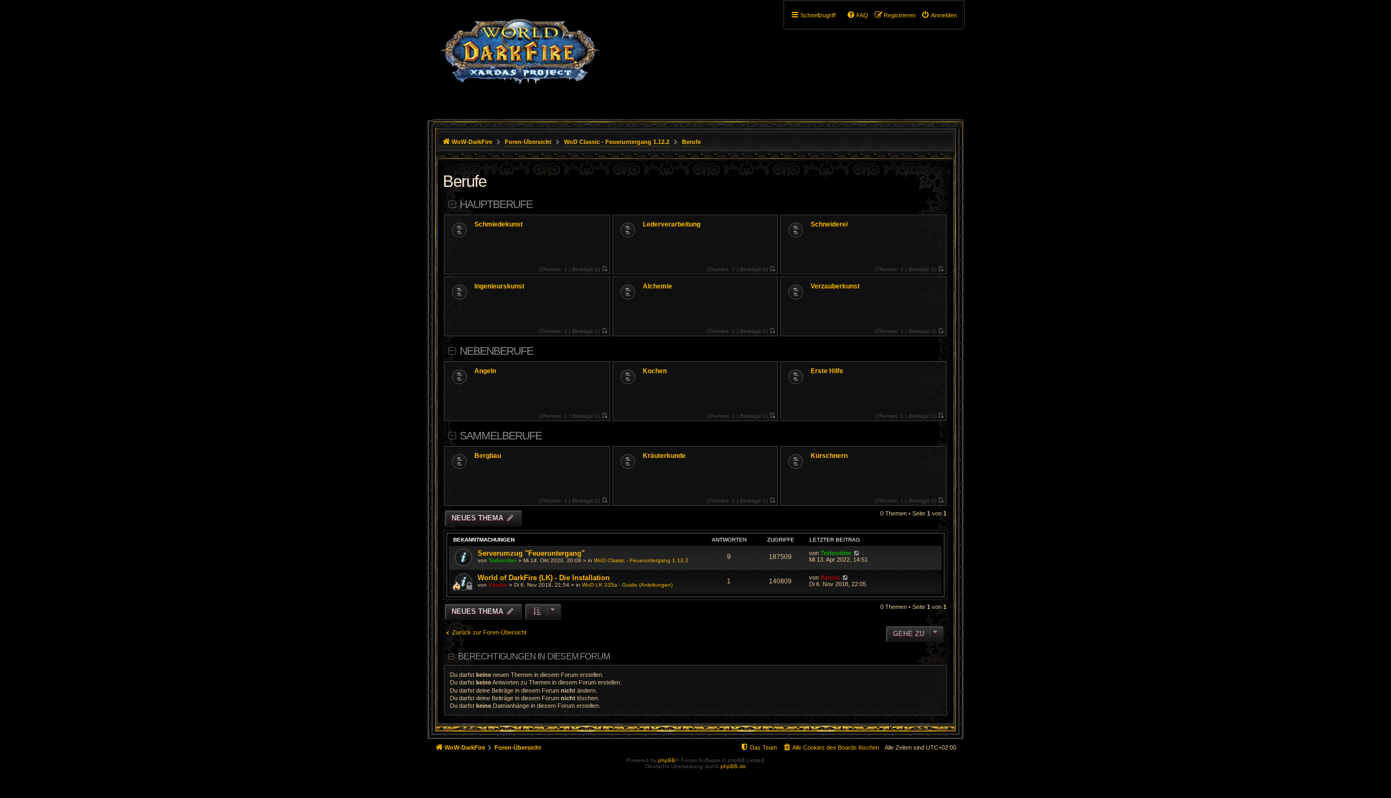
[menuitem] (939, 15)
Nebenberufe (496, 351)
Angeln (485, 371)
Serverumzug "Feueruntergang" (531, 553)
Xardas (497, 585)
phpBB (666, 760)
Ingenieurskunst (499, 286)
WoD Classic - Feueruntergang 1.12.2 (641, 560)
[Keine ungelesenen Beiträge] (604, 269)
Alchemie (657, 286)
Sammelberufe (501, 436)
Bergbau (487, 456)
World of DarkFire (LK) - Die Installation (544, 578)
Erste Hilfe (827, 371)
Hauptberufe (496, 204)
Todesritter (502, 560)
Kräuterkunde (664, 456)
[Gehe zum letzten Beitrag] (856, 553)
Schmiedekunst (498, 224)
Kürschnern (829, 456)
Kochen (655, 371)
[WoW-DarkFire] (519, 57)
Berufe (464, 181)
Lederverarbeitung (671, 224)
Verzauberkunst (835, 286)
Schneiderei (829, 224)
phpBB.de (733, 766)
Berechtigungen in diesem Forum (534, 656)
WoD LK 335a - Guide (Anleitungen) (627, 585)
